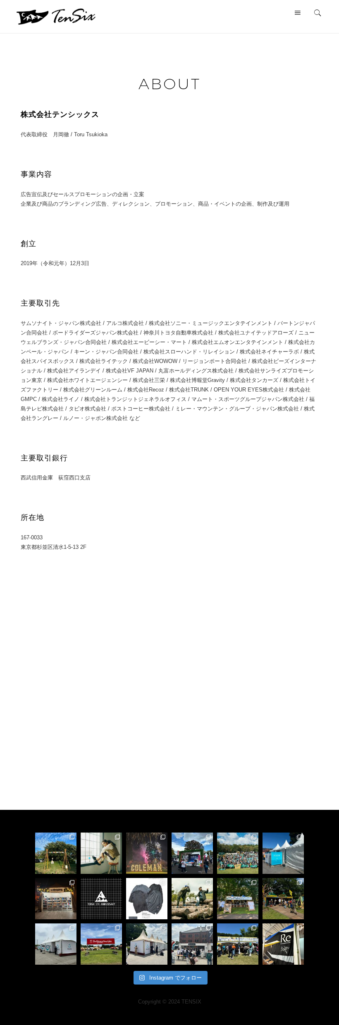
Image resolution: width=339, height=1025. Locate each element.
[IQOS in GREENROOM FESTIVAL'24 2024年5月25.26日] (146, 944)
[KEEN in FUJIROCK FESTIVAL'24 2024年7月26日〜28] (283, 898)
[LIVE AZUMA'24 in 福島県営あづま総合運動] (192, 853)
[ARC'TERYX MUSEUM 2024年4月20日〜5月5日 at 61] (283, 944)
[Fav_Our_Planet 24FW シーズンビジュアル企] (101, 853)
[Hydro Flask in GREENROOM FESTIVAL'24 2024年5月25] (192, 944)
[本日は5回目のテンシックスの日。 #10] (101, 898)
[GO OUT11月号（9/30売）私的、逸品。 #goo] (146, 898)
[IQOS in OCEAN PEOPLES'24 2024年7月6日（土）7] (55, 944)
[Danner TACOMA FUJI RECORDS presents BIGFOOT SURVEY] (192, 898)
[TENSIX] (56, 16)
